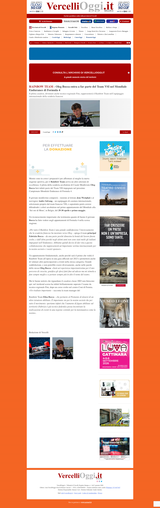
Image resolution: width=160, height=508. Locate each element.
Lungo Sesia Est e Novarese (96, 31)
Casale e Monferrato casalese (38, 37)
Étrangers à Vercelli (79, 43)
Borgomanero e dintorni (73, 34)
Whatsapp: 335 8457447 (113, 487)
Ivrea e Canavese (34, 31)
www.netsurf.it (86, 502)
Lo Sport (108, 43)
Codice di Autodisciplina (89, 493)
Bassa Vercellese (96, 27)
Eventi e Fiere (92, 43)
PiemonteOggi (91, 37)
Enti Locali (68, 43)
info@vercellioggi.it (67, 493)
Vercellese (84, 27)
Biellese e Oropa (111, 27)
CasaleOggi (56, 37)
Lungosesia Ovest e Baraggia (118, 31)
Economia (59, 43)
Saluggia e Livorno (68, 31)
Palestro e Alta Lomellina (106, 34)
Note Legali (77, 493)
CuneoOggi (78, 37)
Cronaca (36, 43)
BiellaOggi (67, 37)
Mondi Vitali (117, 43)
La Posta (101, 43)
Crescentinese (89, 34)
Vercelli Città (72, 27)
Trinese (81, 31)
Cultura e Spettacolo (48, 43)
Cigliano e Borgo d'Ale (36, 34)
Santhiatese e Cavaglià (51, 31)
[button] (127, 43)
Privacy (100, 493)
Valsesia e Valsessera (54, 34)
